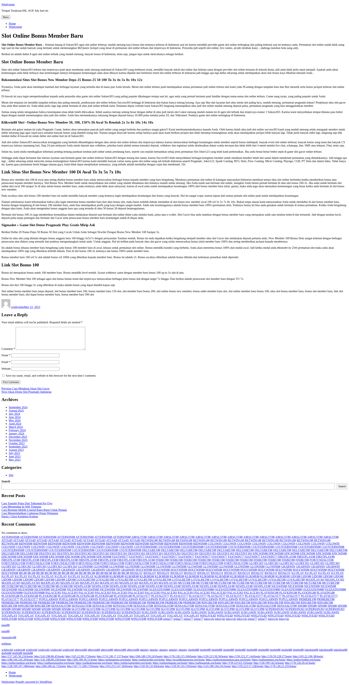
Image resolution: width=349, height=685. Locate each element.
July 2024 (14, 413)
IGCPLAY (297, 573)
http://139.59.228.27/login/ (277, 656)
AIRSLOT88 (139, 537)
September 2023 (18, 446)
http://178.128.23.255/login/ (280, 666)
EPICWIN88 (260, 553)
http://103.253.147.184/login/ (116, 666)
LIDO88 (295, 576)
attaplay (144, 649)
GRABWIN (288, 566)
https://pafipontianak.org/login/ (170, 662)
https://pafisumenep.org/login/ (269, 659)
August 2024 (16, 410)
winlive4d (7, 649)
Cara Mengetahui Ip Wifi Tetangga (21, 506)
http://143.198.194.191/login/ (214, 666)
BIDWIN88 (26, 543)
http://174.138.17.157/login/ (113, 656)
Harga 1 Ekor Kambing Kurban (19, 516)
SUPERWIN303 (274, 609)
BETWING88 (149, 540)
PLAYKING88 (269, 592)
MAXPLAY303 (315, 579)
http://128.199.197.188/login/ (18, 666)
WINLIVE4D (208, 615)
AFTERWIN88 (10, 537)
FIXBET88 (162, 559)
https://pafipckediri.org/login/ (148, 659)
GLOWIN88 (85, 566)
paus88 (5, 625)
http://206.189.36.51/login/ (82, 659)
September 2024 (18, 407)
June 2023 (15, 456)
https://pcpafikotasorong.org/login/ (185, 659)
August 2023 (16, 449)
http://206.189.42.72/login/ (51, 666)
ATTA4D (7, 540)
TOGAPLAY (9, 615)
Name (6, 355)
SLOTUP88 (78, 609)
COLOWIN (215, 543)
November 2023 (18, 440)
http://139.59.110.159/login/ (181, 666)
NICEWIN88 (279, 586)
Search (5, 481)
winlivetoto (17, 307)
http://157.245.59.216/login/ (17, 656)
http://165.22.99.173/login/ (80, 656)
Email (5, 362)
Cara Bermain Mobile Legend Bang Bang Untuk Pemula (34, 509)
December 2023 (18, 436)
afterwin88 (81, 649)
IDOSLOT (136, 573)
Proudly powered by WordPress (33, 681)
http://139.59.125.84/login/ (149, 666)
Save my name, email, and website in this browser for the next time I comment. (51, 375)
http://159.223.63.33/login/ (237, 662)
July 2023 (14, 453)
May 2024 (15, 420)
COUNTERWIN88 (145, 546)
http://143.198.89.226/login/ (50, 659)
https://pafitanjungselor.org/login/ (56, 662)
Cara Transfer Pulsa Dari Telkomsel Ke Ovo (26, 503)
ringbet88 (193, 649)
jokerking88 (311, 649)
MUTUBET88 (186, 582)
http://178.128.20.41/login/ (300, 662)
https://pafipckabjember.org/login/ (133, 662)
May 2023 (15, 459)
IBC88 (23, 573)
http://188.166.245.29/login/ (17, 659)
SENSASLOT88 (61, 605)
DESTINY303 (47, 553)
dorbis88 (6, 653)
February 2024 (17, 430)
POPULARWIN (48, 599)
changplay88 (8, 637)
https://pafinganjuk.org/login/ (205, 662)
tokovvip (209, 618)
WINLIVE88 (9, 618)
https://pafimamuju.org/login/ (114, 659)
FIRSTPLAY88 (287, 556)
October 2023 (17, 443)
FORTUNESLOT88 (322, 559)
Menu (6, 17)
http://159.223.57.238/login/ (248, 666)
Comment (8, 348)
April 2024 (15, 423)
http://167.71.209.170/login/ (83, 666)
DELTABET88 (151, 550)
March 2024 (16, 426)
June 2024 (15, 417)
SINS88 (302, 605)
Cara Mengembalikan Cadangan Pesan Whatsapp (29, 513)
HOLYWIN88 (144, 569)
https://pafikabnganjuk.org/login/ (94, 662)
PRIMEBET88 (307, 599)
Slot (11, 475)
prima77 (168, 618)
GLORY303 (256, 563)
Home (12, 23)
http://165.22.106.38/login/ (308, 656)
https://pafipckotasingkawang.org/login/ (228, 659)
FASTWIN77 (120, 556)
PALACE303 (53, 592)
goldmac (6, 643)
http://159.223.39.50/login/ (213, 656)
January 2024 (16, 433)
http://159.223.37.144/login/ (245, 656)
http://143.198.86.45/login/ (49, 656)
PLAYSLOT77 (142, 595)
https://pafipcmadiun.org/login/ (19, 662)
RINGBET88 (209, 602)
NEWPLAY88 (82, 586)
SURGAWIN (149, 612)
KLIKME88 (101, 576)
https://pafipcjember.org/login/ (303, 659)
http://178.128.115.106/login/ (180, 656)
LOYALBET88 (86, 579)
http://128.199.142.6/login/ (269, 662)
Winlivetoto (8, 4)
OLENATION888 (159, 589)
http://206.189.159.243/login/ (146, 656)
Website (6, 368)
